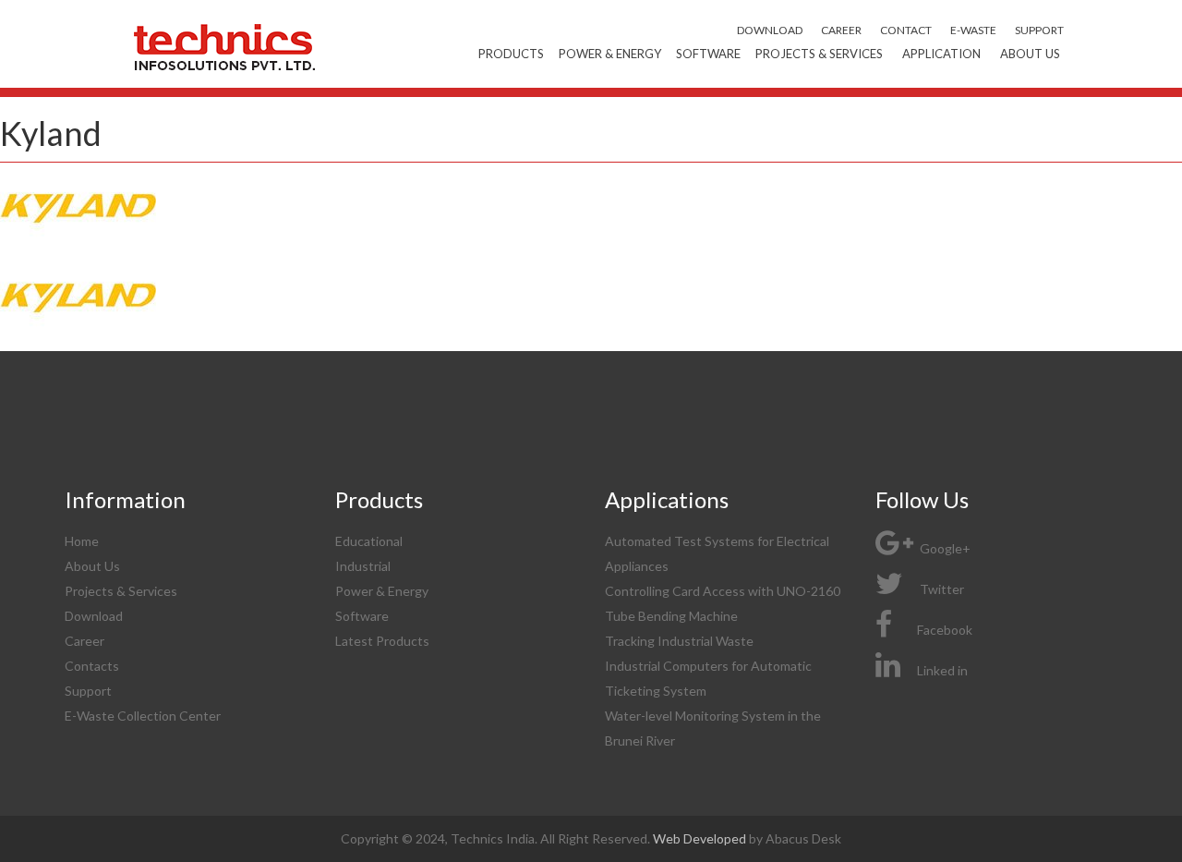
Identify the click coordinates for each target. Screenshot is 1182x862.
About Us (1030, 53)
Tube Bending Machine (671, 616)
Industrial (363, 566)
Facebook (944, 629)
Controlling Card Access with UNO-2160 (722, 591)
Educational (369, 541)
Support (88, 690)
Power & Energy (610, 53)
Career (84, 641)
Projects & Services (819, 53)
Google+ (944, 548)
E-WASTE (973, 30)
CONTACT (906, 30)
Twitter (940, 589)
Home (82, 541)
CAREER (841, 30)
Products (511, 53)
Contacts (92, 666)
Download (94, 616)
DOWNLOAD (769, 30)
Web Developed (701, 838)
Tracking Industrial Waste (679, 641)
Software (708, 53)
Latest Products (382, 641)
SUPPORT (1039, 30)
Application (941, 53)
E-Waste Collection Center (143, 715)
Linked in (942, 670)
